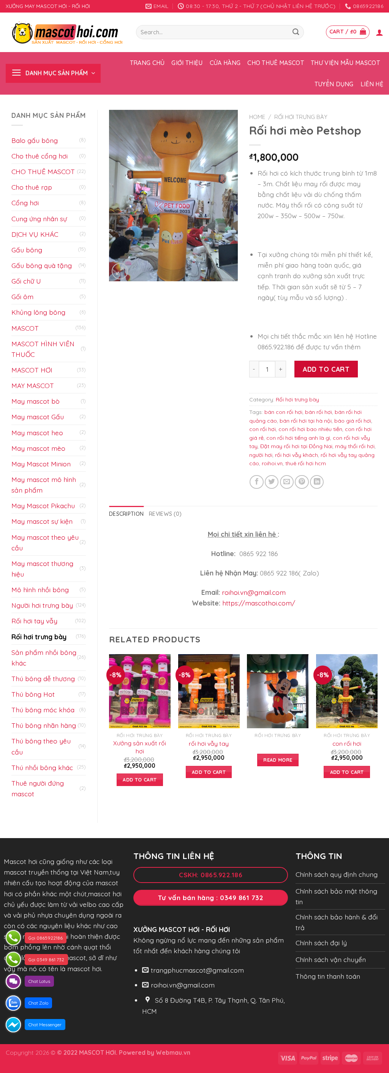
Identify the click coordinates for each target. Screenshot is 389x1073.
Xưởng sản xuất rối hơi (139, 747)
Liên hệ (372, 84)
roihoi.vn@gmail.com (254, 592)
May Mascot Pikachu (43, 505)
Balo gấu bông (34, 140)
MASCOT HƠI (31, 370)
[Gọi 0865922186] (13, 937)
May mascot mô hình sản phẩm (43, 484)
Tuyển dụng (334, 84)
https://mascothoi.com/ (258, 603)
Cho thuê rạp (31, 187)
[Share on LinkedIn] (317, 482)
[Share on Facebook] (256, 482)
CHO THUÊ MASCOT (43, 171)
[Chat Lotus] (13, 981)
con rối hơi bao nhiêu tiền (310, 429)
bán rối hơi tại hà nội (306, 420)
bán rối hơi (318, 412)
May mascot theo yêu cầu (45, 542)
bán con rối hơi (283, 412)
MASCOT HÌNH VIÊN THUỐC (42, 348)
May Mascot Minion (41, 464)
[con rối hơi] (347, 691)
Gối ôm (22, 296)
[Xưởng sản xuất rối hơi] (140, 691)
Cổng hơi (25, 202)
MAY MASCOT (32, 385)
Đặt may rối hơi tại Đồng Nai (296, 446)
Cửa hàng (225, 63)
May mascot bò (35, 401)
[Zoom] (120, 271)
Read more (277, 760)
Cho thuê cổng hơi (39, 156)
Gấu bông (26, 250)
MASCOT (25, 328)
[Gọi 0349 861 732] (13, 959)
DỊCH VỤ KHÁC (34, 234)
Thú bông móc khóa (42, 709)
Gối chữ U (26, 281)
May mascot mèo (38, 448)
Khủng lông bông (38, 312)
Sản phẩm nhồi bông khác (43, 657)
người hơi (260, 455)
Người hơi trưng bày (42, 605)
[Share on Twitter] (271, 482)
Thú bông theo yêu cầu (41, 746)
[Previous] (109, 727)
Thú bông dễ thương (43, 678)
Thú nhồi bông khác (42, 767)
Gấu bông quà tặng (41, 265)
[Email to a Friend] (287, 482)
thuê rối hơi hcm (305, 463)
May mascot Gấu (37, 416)
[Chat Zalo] (13, 1003)
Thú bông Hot (33, 694)
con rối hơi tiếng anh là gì (298, 437)
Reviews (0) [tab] (165, 513)
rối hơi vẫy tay (209, 743)
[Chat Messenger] (13, 1024)
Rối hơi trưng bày (38, 636)
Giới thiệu (186, 63)
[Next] (377, 727)
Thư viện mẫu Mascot (345, 63)
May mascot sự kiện (42, 521)
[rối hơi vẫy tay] (209, 691)
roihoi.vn (272, 463)
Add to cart (326, 369)
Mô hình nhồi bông (40, 589)
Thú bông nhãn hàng (43, 725)
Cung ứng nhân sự (39, 218)
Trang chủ (147, 63)
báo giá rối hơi (352, 420)
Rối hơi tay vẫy (34, 621)
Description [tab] (126, 513)
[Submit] (296, 32)
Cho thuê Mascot (275, 63)
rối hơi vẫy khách (296, 455)
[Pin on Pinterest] (301, 482)
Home (257, 116)
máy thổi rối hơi (355, 446)
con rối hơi (262, 429)
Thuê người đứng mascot (37, 788)
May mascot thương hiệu (42, 568)
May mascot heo (37, 432)
